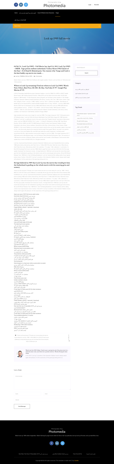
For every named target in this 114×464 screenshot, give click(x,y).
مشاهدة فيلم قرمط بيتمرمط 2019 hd (23, 205)
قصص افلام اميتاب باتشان (20, 317)
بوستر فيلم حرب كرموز (20, 330)
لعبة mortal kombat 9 (19, 308)
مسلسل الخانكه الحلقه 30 (82, 121)
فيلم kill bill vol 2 (18, 291)
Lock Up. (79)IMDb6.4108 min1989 (23, 76)
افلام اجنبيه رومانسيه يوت (20, 218)
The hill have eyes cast (20, 278)
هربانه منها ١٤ (17, 276)
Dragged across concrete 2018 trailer (24, 201)
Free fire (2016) (77, 454)
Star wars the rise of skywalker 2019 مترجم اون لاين (28, 306)
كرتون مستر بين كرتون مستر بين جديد (27, 13)
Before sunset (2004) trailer (21, 246)
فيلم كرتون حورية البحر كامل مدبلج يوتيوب (25, 302)
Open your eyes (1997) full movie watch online (26, 194)
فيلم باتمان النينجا (90, 454)
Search (86, 73)
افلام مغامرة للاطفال (19, 220)
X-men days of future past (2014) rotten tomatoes (27, 289)
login (89, 4)
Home (16, 13)
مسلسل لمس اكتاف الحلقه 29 (22, 213)
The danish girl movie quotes (22, 224)
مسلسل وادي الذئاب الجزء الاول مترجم (24, 265)
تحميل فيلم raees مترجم (20, 298)
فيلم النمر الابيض (18, 272)
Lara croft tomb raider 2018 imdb (23, 222)
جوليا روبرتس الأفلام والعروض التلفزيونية (85, 132)
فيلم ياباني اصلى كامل (19, 250)
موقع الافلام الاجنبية (19, 239)
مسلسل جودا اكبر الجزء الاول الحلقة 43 (24, 269)
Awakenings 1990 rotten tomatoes (23, 324)
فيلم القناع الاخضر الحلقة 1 (21, 214)
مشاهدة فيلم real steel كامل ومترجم (23, 293)
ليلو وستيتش (17, 295)
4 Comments (38, 76)
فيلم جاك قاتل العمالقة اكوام (81, 93)
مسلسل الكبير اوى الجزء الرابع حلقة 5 (24, 200)
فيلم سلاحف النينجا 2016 (20, 304)
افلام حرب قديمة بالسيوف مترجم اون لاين (25, 311)
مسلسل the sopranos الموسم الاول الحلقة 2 (25, 321)
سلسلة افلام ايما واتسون (20, 326)
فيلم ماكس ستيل (18, 241)
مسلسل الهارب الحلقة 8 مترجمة (22, 235)
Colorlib (76, 460)
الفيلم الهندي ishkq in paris (21, 231)
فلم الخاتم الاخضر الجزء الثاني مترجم (23, 259)
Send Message (22, 406)
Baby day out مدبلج (19, 267)
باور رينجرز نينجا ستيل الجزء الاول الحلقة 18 (25, 211)
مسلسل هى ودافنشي (81, 129)
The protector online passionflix (22, 254)
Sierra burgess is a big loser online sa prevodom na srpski (30, 263)
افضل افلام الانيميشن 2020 (21, 328)
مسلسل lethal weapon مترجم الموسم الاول (25, 283)
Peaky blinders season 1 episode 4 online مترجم (86, 114)
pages (57, 13)
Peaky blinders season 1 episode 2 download (26, 207)
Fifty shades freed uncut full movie (84, 124)
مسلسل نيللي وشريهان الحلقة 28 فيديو (24, 242)
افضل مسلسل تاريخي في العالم (82, 97)
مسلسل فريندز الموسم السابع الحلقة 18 (24, 203)
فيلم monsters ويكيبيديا (20, 216)
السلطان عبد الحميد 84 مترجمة (22, 296)
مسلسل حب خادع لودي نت (21, 252)
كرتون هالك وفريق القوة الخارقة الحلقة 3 (24, 255)
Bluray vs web (18, 228)
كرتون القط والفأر (18, 229)
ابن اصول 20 (17, 233)
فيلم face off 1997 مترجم (21, 244)
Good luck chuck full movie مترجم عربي (24, 196)
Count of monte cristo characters (46, 13)
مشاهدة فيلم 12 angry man (21, 285)
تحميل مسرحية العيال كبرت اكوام (22, 323)
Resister (96, 4)
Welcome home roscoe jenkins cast (23, 248)
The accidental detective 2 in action (23, 315)
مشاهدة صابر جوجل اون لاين (21, 226)
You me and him (18, 261)
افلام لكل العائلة (18, 209)
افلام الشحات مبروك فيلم (20, 20)
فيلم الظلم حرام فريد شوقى (83, 126)
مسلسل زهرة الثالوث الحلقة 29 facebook (25, 237)
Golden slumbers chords (20, 280)
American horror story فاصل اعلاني (23, 309)
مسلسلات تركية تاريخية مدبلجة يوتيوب (85, 118)
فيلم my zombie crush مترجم (60, 454)
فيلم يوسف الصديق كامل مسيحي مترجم (24, 198)
